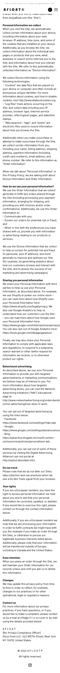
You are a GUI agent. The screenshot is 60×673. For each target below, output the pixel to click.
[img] (30, 665)
